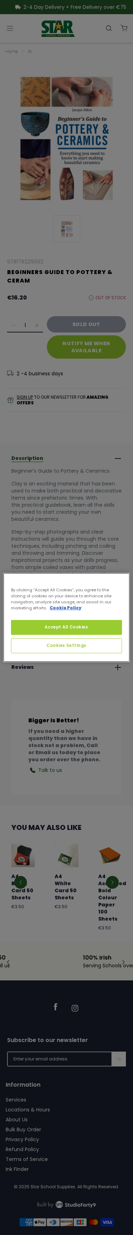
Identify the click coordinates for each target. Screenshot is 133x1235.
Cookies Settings (66, 645)
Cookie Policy (65, 608)
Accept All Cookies (66, 627)
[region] (66, 617)
